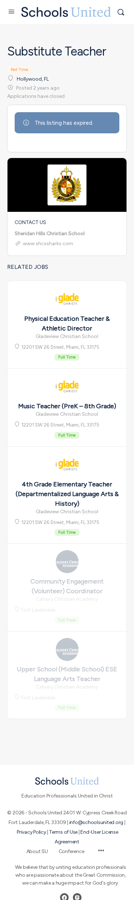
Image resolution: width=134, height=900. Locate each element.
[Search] (120, 12)
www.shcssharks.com (48, 244)
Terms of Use (63, 832)
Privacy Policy (31, 832)
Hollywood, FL (33, 79)
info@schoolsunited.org (96, 822)
